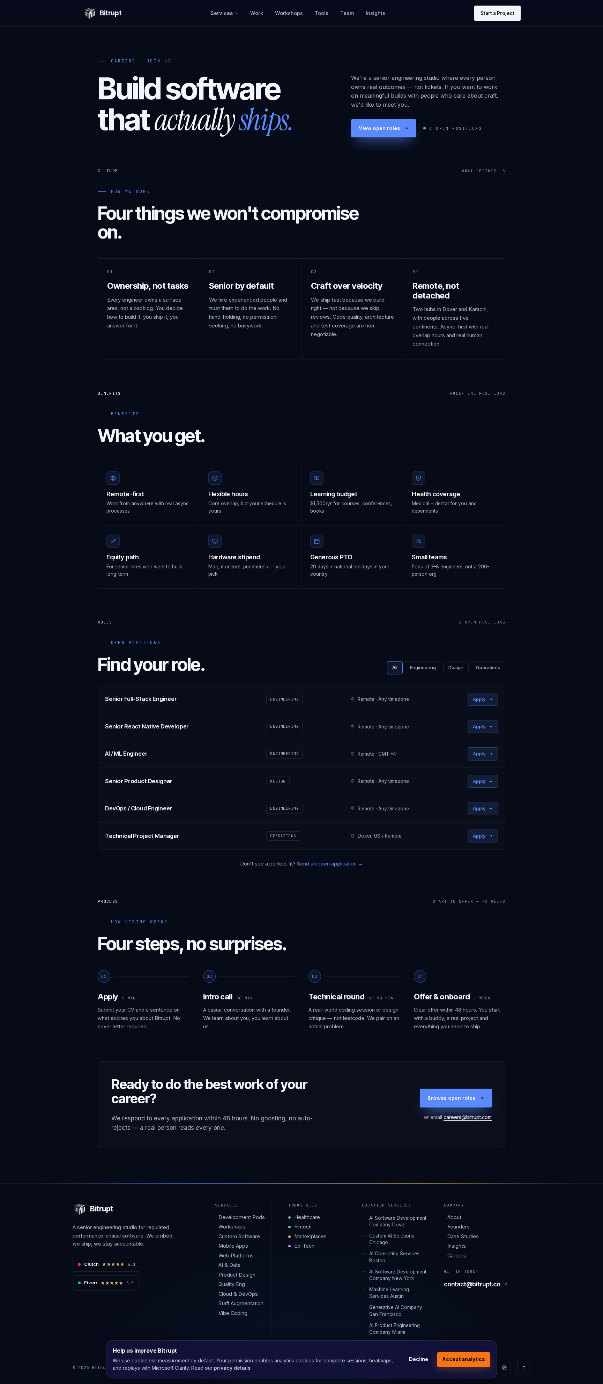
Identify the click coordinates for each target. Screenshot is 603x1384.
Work (256, 13)
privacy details (232, 1368)
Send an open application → (330, 864)
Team (347, 13)
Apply (479, 699)
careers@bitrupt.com (468, 1117)
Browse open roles (451, 1098)
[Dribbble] (504, 1367)
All (394, 667)
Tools (321, 13)
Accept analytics (463, 1359)
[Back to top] (523, 1367)
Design (455, 667)
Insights (375, 13)
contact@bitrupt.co (472, 1284)
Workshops (289, 13)
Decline (418, 1359)
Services (221, 13)
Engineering (423, 667)
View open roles (379, 128)
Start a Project (497, 13)
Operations (488, 667)
